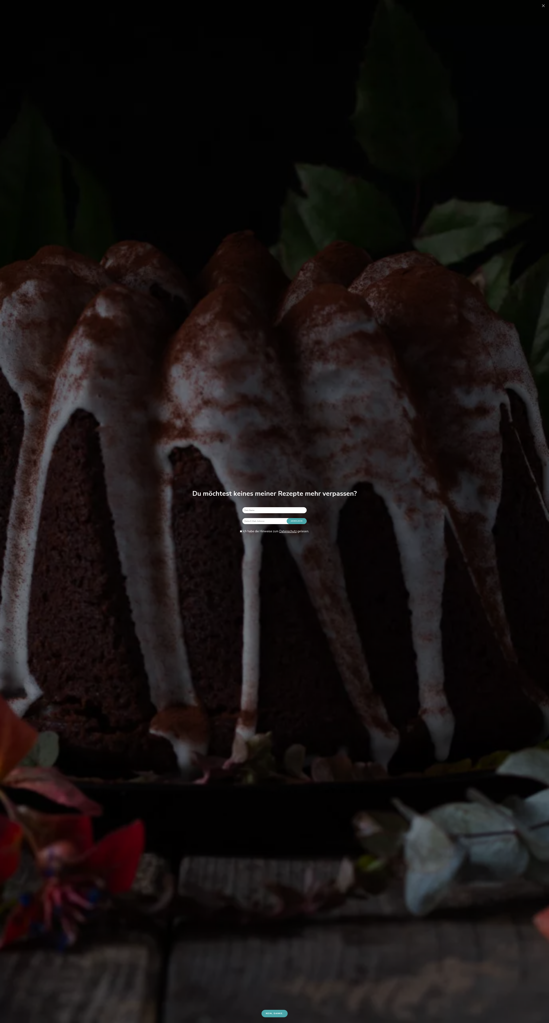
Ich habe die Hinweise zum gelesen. (275, 531)
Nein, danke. (274, 1013)
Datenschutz (288, 531)
